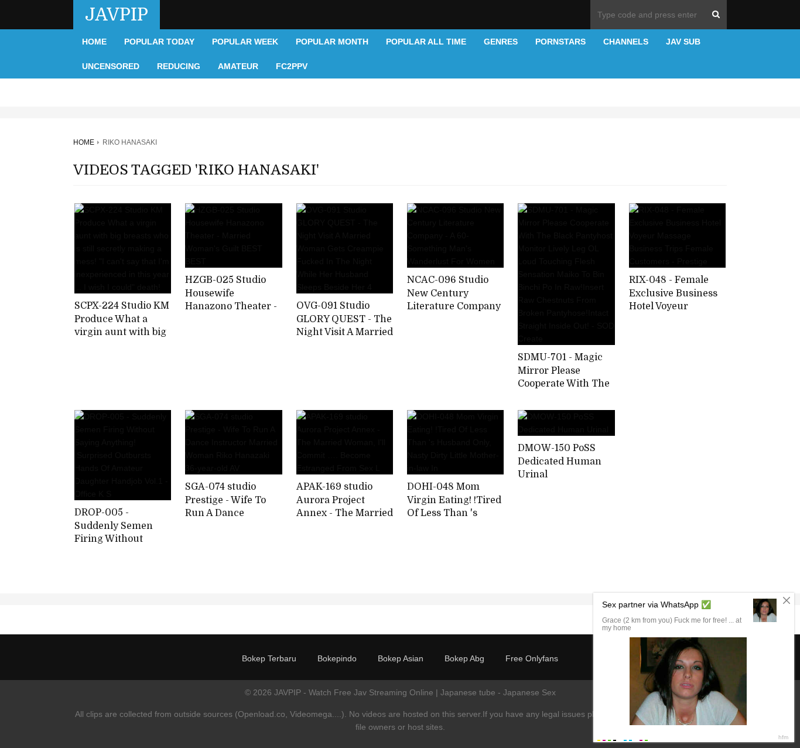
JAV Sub (683, 41)
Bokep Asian (400, 658)
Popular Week (245, 41)
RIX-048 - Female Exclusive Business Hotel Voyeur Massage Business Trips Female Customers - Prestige (677, 313)
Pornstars (560, 41)
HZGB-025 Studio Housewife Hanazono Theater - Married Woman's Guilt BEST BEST (231, 307)
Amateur (238, 66)
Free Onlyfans (531, 658)
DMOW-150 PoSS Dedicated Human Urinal (559, 461)
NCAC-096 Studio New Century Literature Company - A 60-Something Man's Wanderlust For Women (454, 313)
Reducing (178, 66)
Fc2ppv (291, 66)
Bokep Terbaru (269, 658)
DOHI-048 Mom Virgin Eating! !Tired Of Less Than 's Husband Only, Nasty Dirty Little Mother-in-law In (455, 520)
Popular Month (332, 41)
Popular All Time (426, 41)
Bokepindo (337, 658)
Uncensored (110, 66)
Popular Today (159, 41)
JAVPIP (116, 14)
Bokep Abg (464, 658)
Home (94, 41)
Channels (625, 41)
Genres (501, 41)
